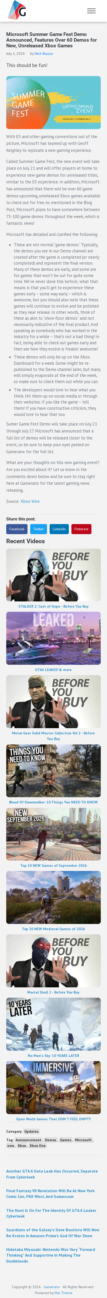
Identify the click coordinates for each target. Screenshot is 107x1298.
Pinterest (81, 529)
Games (65, 1140)
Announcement (28, 1140)
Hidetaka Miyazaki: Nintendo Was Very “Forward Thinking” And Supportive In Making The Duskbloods (50, 1255)
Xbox (22, 1145)
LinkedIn (59, 529)
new (10, 1145)
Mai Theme (63, 1292)
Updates (31, 1131)
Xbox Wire (30, 501)
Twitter (38, 529)
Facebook (16, 529)
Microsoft (83, 1140)
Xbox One (38, 1145)
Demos (50, 1140)
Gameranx (52, 1286)
